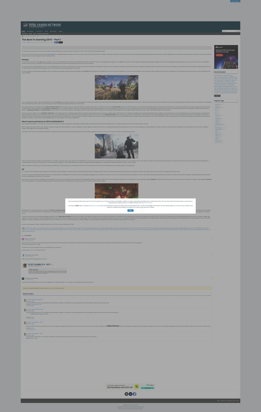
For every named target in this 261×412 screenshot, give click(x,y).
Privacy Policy (148, 202)
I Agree (130, 210)
